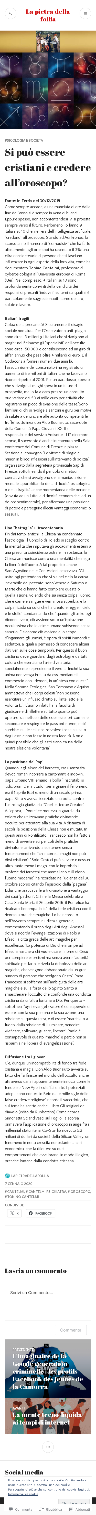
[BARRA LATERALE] (48, 1447)
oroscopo (80, 1192)
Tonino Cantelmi (23, 1197)
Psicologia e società (24, 140)
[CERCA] (10, 13)
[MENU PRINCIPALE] (85, 13)
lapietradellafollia (30, 1176)
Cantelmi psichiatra (47, 1192)
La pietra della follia (48, 15)
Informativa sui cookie (23, 1494)
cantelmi (15, 1192)
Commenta (70, 1330)
